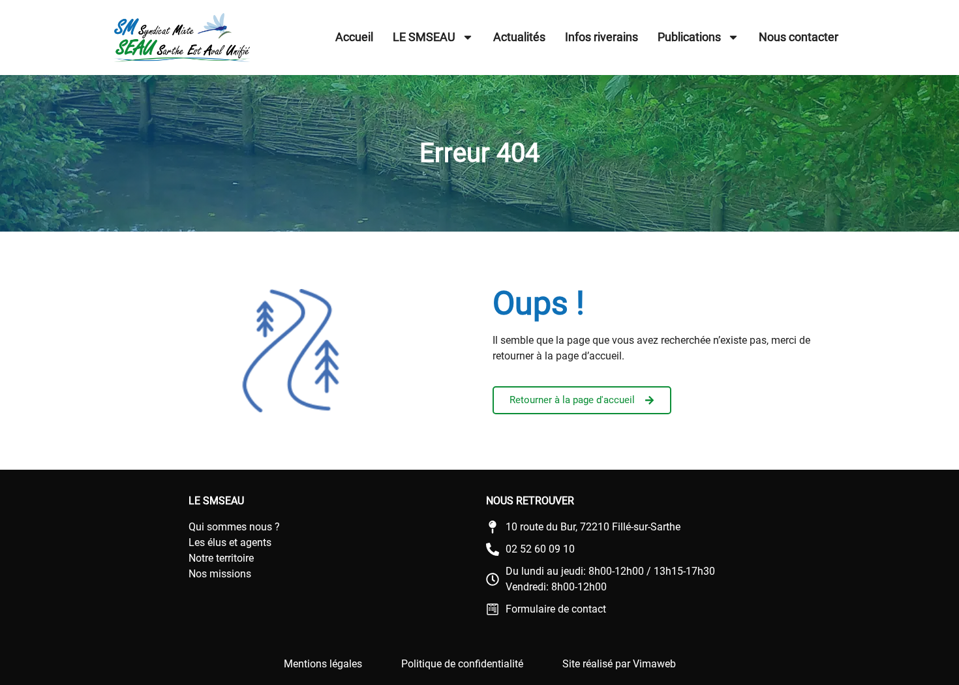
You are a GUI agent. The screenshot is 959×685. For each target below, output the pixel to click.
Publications (689, 37)
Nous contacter (798, 37)
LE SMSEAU (424, 37)
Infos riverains (601, 37)
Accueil (354, 37)
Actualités (519, 37)
